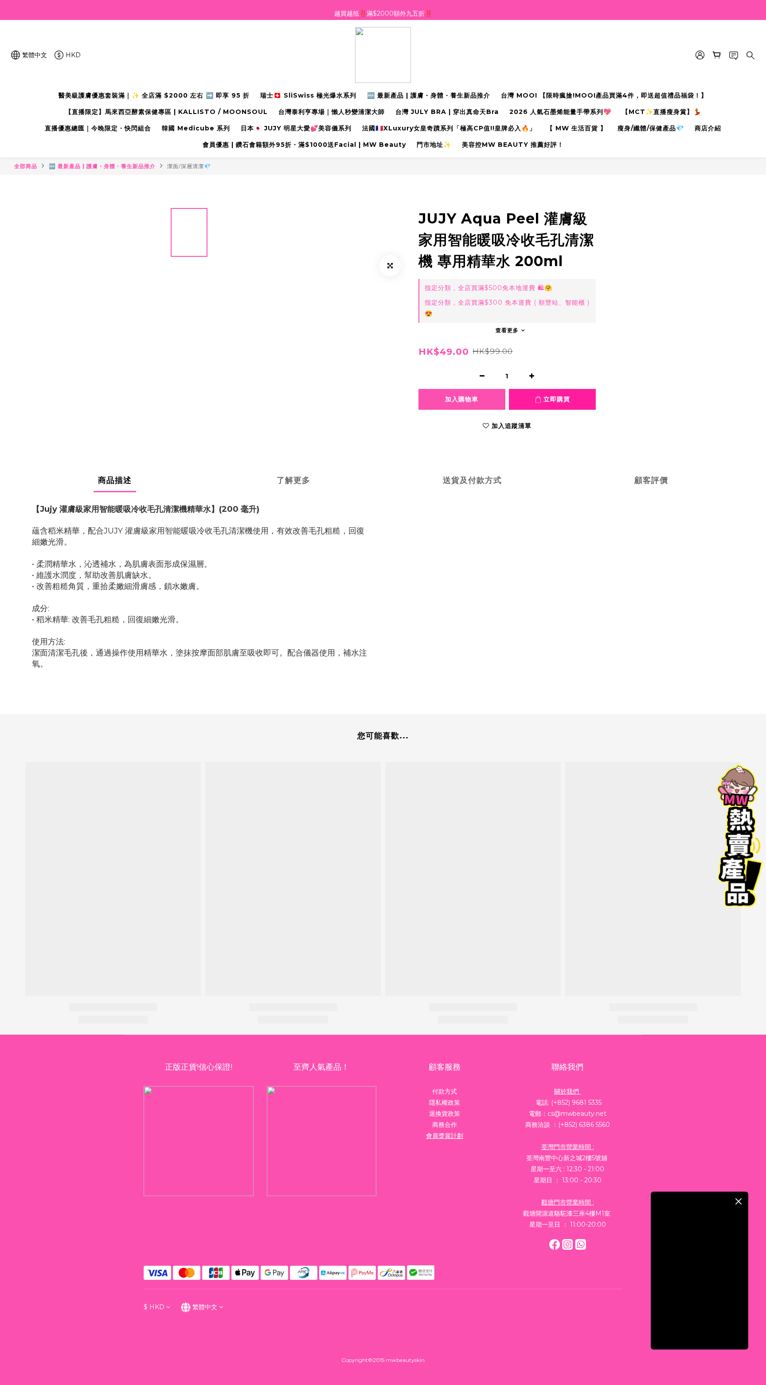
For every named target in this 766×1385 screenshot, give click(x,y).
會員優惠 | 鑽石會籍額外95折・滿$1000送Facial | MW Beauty (304, 145)
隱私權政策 (444, 1102)
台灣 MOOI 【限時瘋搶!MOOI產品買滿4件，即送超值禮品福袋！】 (604, 95)
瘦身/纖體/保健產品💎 (650, 128)
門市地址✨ (434, 145)
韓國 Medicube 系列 (196, 128)
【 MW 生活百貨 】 (577, 128)
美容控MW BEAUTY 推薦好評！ (513, 145)
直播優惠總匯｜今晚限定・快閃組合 (98, 128)
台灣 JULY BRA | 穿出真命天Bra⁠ (447, 112)
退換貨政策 (444, 1114)
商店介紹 (708, 128)
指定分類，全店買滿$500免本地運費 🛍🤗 (488, 288)
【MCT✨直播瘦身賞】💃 (661, 112)
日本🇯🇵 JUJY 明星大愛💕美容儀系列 (296, 128)
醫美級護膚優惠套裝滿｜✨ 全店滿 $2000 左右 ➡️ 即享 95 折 (154, 95)
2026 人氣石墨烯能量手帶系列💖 (560, 112)
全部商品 (25, 166)
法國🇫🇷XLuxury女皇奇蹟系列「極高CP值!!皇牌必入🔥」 (449, 128)
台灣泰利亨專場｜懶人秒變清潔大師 (331, 112)
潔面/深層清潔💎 (189, 166)
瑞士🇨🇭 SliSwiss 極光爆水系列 (308, 95)
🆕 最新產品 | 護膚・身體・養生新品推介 (428, 95)
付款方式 (444, 1091)
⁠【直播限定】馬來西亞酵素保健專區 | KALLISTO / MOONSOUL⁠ (166, 112)
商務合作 (444, 1125)
